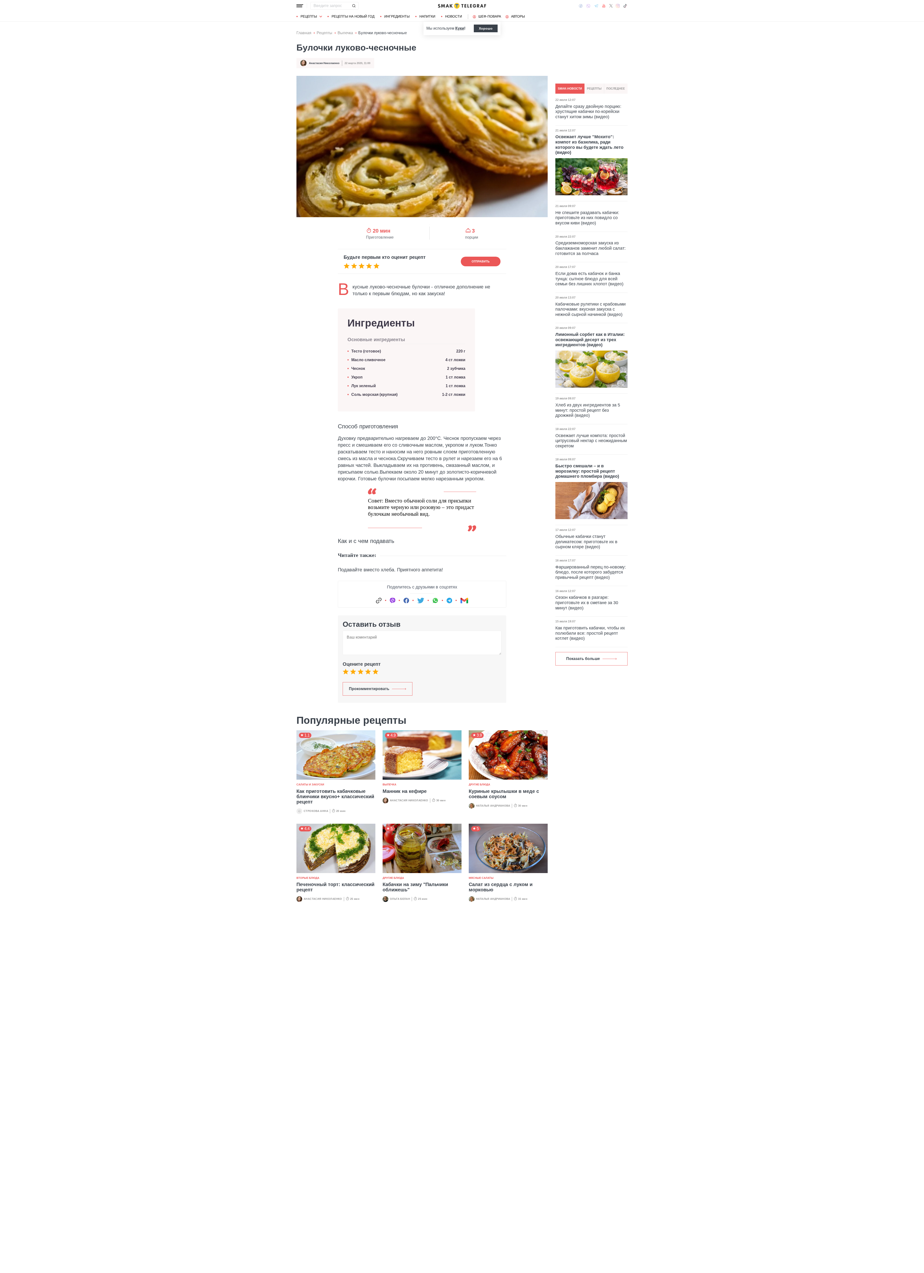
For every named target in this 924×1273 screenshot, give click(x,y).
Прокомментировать (369, 689)
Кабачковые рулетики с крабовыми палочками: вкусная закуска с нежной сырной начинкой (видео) (590, 309)
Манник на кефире (405, 791)
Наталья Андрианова (493, 805)
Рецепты (309, 16)
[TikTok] (625, 6)
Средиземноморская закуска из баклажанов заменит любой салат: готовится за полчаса (590, 248)
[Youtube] (604, 6)
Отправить (481, 261)
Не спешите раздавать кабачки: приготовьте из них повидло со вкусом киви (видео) (587, 217)
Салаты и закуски (310, 784)
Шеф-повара (489, 16)
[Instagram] (617, 5)
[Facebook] (580, 5)
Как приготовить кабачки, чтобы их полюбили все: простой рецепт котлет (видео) (590, 633)
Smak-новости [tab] (570, 88)
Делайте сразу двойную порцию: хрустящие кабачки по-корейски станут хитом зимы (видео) (588, 111)
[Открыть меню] (300, 6)
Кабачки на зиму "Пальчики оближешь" (415, 887)
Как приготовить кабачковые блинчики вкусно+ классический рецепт (335, 796)
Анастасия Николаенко (324, 63)
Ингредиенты (397, 16)
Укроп (357, 377)
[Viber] (588, 5)
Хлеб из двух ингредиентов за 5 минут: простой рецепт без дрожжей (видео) (587, 410)
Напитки (427, 16)
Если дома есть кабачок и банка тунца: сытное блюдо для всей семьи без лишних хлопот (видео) (589, 278)
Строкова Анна (316, 810)
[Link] (379, 600)
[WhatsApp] (435, 600)
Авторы (518, 16)
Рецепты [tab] (594, 88)
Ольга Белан (400, 898)
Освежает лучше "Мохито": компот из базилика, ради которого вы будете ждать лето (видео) (589, 145)
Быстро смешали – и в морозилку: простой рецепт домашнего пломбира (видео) (587, 471)
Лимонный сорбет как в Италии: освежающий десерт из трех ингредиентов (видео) (590, 339)
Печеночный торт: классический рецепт (335, 887)
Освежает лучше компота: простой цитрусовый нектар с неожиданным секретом (591, 440)
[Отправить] (354, 6)
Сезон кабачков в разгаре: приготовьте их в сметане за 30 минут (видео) (586, 602)
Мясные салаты (481, 877)
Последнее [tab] (615, 88)
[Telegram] (596, 5)
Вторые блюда (307, 877)
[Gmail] (464, 600)
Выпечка (345, 33)
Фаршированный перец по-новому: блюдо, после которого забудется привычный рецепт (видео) (590, 572)
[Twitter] (611, 6)
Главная (303, 33)
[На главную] (462, 6)
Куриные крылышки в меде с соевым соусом (504, 794)
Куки (459, 28)
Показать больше (583, 659)
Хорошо (486, 28)
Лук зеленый (363, 386)
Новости (453, 16)
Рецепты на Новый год (353, 16)
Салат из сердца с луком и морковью (501, 887)
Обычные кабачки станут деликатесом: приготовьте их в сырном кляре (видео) (586, 541)
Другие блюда (479, 784)
